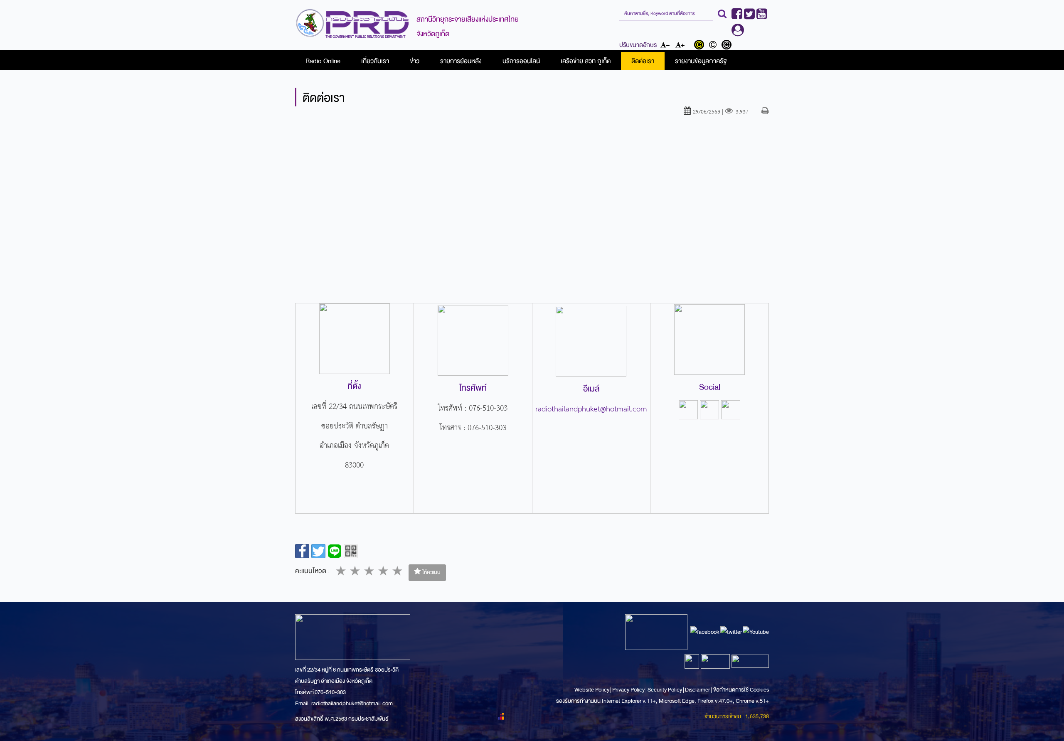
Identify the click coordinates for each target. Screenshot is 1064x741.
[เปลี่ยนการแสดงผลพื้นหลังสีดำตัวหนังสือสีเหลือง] (701, 45)
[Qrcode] (351, 551)
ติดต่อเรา (642, 61)
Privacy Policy (628, 689)
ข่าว (414, 61)
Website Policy (592, 689)
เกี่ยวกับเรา (375, 61)
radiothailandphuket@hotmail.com (591, 409)
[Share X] (318, 551)
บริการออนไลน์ (521, 61)
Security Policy (665, 689)
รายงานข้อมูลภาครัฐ (701, 61)
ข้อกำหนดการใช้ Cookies (741, 689)
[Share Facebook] (302, 551)
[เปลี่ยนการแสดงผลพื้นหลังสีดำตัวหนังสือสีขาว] (728, 45)
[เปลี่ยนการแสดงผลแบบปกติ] (715, 45)
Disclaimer (698, 689)
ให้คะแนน (431, 572)
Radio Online (322, 61)
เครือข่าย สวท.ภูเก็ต (586, 61)
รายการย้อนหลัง (461, 61)
